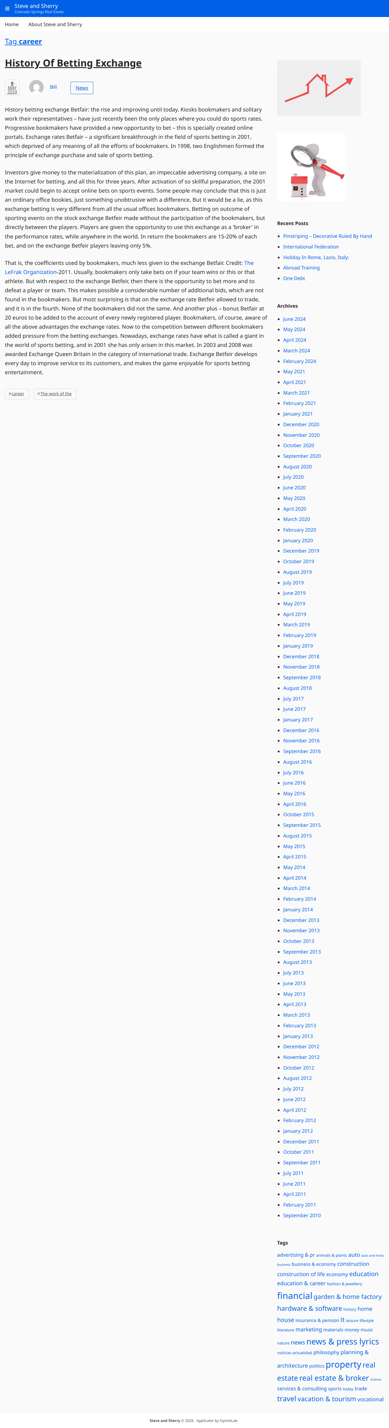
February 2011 (299, 1204)
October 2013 (298, 941)
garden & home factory (348, 1297)
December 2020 (301, 424)
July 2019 (293, 582)
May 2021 (294, 371)
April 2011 (294, 1194)
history (349, 1309)
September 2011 (302, 1162)
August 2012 (297, 1078)
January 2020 (298, 540)
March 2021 (296, 392)
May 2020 (294, 498)
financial (294, 1295)
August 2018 (297, 688)
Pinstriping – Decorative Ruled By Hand (327, 236)
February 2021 (299, 403)
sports (335, 1389)
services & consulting (302, 1388)
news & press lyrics (342, 1341)
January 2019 (298, 645)
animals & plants (331, 1255)
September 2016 (302, 751)
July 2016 (293, 772)
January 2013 (298, 1036)
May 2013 (294, 994)
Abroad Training (301, 267)
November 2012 (301, 1057)
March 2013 (296, 1015)
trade (361, 1388)
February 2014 (299, 898)
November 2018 (301, 666)
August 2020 (297, 466)
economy (337, 1274)
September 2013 (302, 951)
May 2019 (294, 603)
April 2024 (294, 340)
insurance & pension (317, 1320)
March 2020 (296, 519)
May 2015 (294, 846)
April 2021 (294, 382)
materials (333, 1330)
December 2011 (301, 1141)
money (352, 1330)
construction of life (301, 1274)
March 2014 (296, 888)
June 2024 (294, 319)
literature (285, 1330)
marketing (308, 1329)
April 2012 (294, 1110)
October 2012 (298, 1067)
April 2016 (294, 804)
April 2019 (294, 614)
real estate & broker (334, 1378)
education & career (301, 1283)
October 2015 (298, 814)
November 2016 (301, 740)
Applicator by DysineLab (216, 1420)
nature (283, 1343)
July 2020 (293, 477)
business (284, 1265)
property (343, 1364)
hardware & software (309, 1308)
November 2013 (301, 930)
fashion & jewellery (344, 1283)
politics (317, 1366)
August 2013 (297, 962)
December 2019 (301, 550)
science (375, 1380)
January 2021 (298, 413)
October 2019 (298, 561)
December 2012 (301, 1046)
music (366, 1330)
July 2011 (293, 1173)
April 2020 (294, 508)
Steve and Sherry (165, 1420)
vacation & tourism (327, 1399)
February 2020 (299, 529)
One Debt (294, 278)
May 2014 (294, 867)
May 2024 (294, 329)
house (285, 1320)
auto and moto (372, 1256)
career (18, 394)
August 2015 (297, 835)
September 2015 (302, 825)
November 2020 (301, 435)
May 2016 (294, 793)
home (364, 1309)
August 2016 (297, 762)
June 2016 (294, 782)
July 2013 (293, 972)
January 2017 (298, 719)
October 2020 (298, 445)
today (348, 1389)
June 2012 (294, 1099)
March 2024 (296, 350)
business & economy (314, 1264)
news (298, 1342)
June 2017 (294, 709)
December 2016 (301, 730)
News (82, 87)
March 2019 (296, 624)
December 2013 (301, 920)
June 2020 (294, 487)
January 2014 (298, 909)
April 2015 (294, 856)
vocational (370, 1399)
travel (286, 1398)
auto (354, 1254)
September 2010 (302, 1215)
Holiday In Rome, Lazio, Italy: (316, 257)
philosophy (326, 1352)
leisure (352, 1320)
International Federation (311, 246)
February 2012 (299, 1120)
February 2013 (299, 1025)
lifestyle (367, 1320)
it (343, 1319)
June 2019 (294, 593)
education (363, 1274)
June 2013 (294, 983)
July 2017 (293, 698)
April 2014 (294, 878)
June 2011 (294, 1183)
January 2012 (298, 1131)
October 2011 (298, 1152)
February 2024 (299, 361)
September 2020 (302, 456)
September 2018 (302, 677)
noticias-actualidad (294, 1352)
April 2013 (294, 1004)
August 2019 (297, 572)
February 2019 (299, 635)
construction (353, 1264)
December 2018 (301, 656)
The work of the (56, 394)
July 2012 (293, 1088)
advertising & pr (296, 1254)
